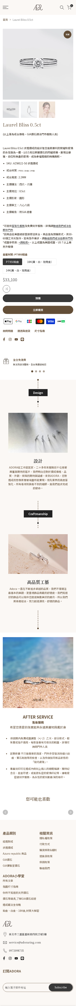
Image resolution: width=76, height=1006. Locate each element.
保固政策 (44, 862)
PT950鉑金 (12, 262)
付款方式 (44, 844)
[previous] (5, 812)
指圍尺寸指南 (10, 886)
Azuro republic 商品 (15, 853)
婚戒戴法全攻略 (12, 905)
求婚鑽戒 (8, 847)
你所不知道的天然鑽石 (16, 892)
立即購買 (38, 310)
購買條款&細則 (48, 850)
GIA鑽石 (7, 859)
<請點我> (24, 242)
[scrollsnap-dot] (32, 371)
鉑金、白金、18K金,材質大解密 (21, 910)
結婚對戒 (8, 841)
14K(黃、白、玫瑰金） (19, 270)
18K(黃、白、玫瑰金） (40, 262)
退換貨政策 (45, 856)
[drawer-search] (62, 7)
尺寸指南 (39, 331)
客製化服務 (18, 226)
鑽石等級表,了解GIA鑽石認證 (19, 898)
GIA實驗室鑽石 (11, 865)
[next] (70, 812)
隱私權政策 (45, 838)
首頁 (5, 20)
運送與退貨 (23, 331)
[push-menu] (5, 7)
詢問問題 (8, 331)
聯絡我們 (44, 868)
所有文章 (8, 880)
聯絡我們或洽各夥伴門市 (58, 238)
